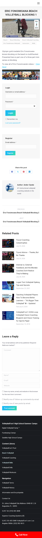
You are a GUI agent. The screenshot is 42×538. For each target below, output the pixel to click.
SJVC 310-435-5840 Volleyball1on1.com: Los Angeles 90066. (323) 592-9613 (18, 522)
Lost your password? (12, 123)
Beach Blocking (15, 40)
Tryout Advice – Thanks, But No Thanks (27, 253)
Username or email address (15, 92)
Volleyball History (8, 488)
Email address (10, 142)
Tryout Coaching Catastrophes (22, 241)
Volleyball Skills (7, 463)
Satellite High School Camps (12, 438)
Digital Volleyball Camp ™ (10, 428)
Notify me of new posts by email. (17, 403)
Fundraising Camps (9, 433)
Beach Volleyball (8, 453)
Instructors (26, 43)
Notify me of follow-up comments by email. (21, 399)
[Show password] (34, 106)
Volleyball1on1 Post (9, 448)
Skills (33, 43)
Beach (5, 40)
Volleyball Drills (7, 468)
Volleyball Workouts (9, 472)
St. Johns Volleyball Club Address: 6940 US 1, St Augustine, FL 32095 (19, 504)
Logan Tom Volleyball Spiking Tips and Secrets (28, 283)
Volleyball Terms (8, 483)
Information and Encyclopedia (12, 493)
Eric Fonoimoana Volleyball (11, 43)
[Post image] (8, 243)
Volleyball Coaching (9, 458)
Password (9, 102)
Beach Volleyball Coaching (30, 40)
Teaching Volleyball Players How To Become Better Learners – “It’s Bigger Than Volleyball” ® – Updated (27, 299)
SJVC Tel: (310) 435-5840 (11, 511)
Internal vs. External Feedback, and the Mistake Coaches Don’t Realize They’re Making (26, 269)
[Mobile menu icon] (38, 3)
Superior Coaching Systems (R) (13, 516)
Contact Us (6, 498)
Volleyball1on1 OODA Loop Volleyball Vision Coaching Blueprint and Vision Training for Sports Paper (27, 316)
